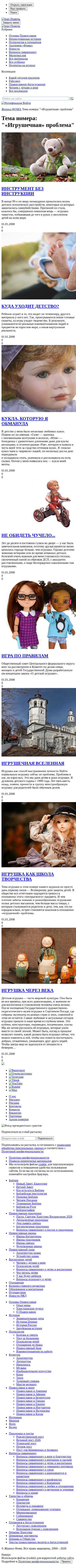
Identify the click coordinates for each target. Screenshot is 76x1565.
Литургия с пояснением (31, 1525)
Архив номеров (19, 1119)
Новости (14, 48)
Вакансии (15, 1112)
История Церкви (26, 1321)
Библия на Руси (26, 1206)
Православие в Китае (29, 1414)
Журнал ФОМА (11, 109)
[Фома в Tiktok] (14, 1080)
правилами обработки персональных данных (36, 1146)
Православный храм (21, 1249)
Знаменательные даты (30, 1318)
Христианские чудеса (29, 1308)
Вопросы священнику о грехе (35, 1469)
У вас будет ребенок (28, 1275)
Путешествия (17, 1292)
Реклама (14, 1102)
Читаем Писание (26, 1200)
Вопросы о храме (27, 1492)
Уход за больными (27, 1338)
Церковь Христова (20, 1532)
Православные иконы (22, 1233)
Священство (24, 1519)
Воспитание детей (20, 1259)
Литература (23, 1361)
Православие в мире (21, 1387)
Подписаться (45, 1138)
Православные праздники (25, 1213)
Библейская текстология (31, 1193)
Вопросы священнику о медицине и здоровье (45, 1489)
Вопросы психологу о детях (33, 1279)
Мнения (14, 1420)
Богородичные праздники (32, 1226)
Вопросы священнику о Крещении (38, 1482)
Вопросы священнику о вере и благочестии (43, 1456)
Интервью (15, 1417)
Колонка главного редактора (27, 1285)
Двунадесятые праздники (32, 1219)
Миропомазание (26, 1512)
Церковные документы (23, 1535)
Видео (13, 1427)
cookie (42, 1164)
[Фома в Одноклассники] (20, 1073)
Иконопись (23, 1364)
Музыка (21, 1367)
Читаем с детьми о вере (23, 87)
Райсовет (14, 81)
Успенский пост (26, 1443)
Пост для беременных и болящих (37, 1449)
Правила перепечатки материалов (30, 1160)
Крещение (22, 1499)
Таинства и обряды (21, 1496)
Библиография (25, 1210)
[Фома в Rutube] (14, 1086)
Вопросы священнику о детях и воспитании (44, 1269)
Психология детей (27, 1266)
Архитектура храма (28, 1252)
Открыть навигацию (21, 4)
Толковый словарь (27, 1381)
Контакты (15, 1106)
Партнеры (15, 1116)
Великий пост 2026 (28, 1440)
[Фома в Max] (13, 1090)
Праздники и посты (21, 1433)
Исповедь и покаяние (29, 1505)
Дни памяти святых (28, 1223)
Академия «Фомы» (21, 45)
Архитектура (24, 1358)
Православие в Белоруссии (33, 1397)
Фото (12, 1423)
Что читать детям (27, 1272)
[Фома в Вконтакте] (17, 1070)
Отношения (16, 1282)
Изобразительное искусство (33, 1371)
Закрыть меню (11, 22)
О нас (12, 1096)
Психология (16, 1331)
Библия (13, 1180)
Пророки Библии (27, 1196)
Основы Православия (22, 35)
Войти (27, 103)
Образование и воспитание (26, 1289)
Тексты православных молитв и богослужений (38, 1542)
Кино (19, 1374)
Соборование (24, 1515)
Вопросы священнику (23, 52)
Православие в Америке (31, 1390)
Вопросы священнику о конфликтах (39, 1479)
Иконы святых (25, 1243)
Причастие (23, 1502)
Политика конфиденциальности (29, 1157)
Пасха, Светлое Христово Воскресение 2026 (44, 1216)
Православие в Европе (30, 1404)
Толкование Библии (28, 1203)
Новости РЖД (18, 1295)
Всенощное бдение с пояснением (37, 1529)
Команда (14, 1109)
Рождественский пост (30, 1436)
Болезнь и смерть (27, 1334)
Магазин (14, 1099)
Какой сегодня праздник (24, 77)
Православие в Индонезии (33, 1410)
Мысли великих (26, 1384)
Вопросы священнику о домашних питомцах (44, 1466)
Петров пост (24, 1446)
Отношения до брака (29, 1344)
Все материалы (18, 58)
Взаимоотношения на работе (34, 1351)
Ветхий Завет (24, 1186)
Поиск (13, 12)
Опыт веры (23, 1305)
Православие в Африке (30, 1394)
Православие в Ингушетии (33, 1407)
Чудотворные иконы (29, 1246)
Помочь (15, 19)
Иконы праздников (28, 1239)
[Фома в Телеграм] (16, 1076)
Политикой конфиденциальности (22, 1151)
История (14, 1315)
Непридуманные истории (25, 38)
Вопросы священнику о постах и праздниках (44, 1229)
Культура (14, 1354)
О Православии (26, 1311)
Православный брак (29, 1348)
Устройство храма (27, 1256)
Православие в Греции (30, 1400)
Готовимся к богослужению (26, 1522)
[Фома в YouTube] (16, 1083)
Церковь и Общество (22, 1538)
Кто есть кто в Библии (30, 1190)
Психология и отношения (25, 42)
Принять (66, 1561)
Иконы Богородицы (28, 1236)
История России (26, 1325)
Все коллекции (18, 90)
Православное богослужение (27, 84)
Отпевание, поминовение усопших (38, 1509)
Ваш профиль (18, 8)
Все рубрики (17, 62)
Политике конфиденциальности (38, 1561)
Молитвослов (17, 55)
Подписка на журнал (22, 65)
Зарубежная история (29, 1328)
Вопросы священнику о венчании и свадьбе (44, 1459)
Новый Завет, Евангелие (31, 1183)
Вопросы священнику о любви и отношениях (45, 1486)
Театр (19, 1377)
